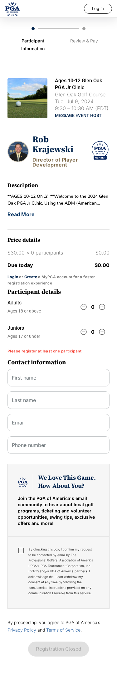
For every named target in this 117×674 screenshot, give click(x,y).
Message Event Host (78, 115)
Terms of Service (63, 630)
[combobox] (58, 425)
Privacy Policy (21, 630)
